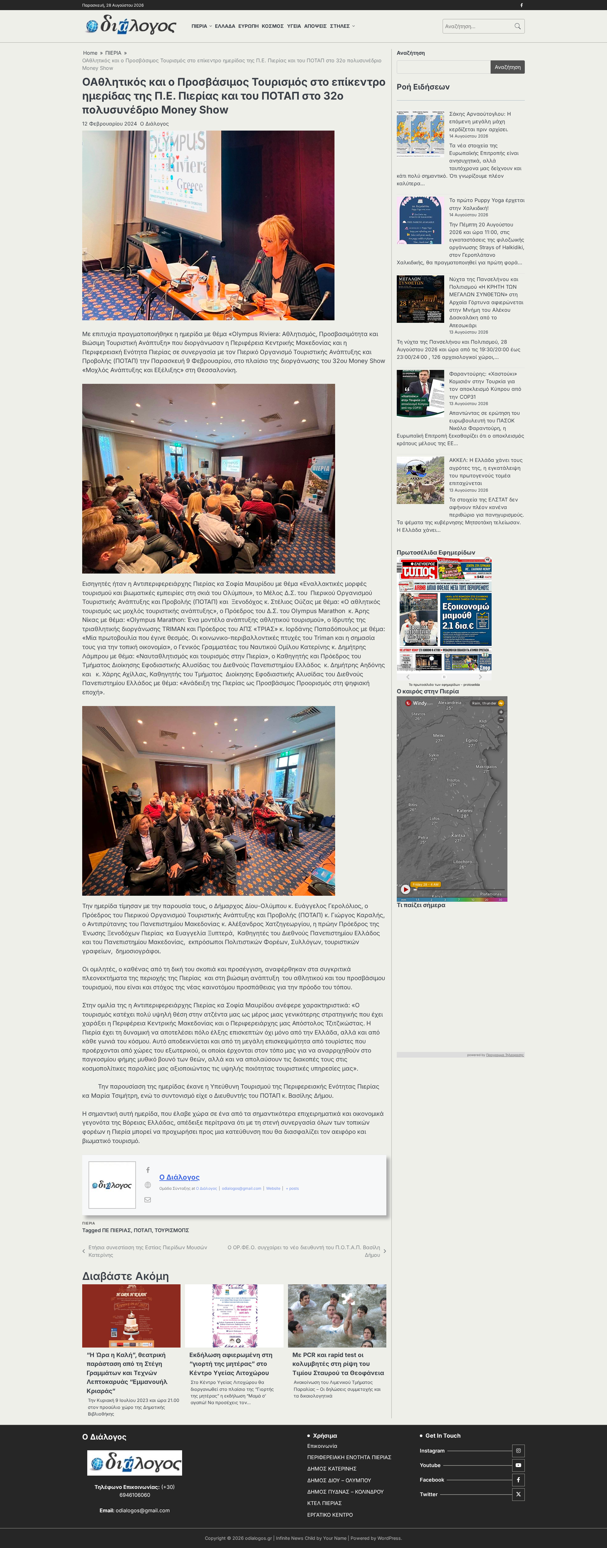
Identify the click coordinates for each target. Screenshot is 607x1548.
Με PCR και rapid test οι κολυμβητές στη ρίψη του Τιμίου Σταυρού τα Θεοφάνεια (338, 1364)
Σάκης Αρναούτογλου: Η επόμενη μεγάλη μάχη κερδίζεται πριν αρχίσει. (480, 121)
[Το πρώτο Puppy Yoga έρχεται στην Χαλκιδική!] (420, 221)
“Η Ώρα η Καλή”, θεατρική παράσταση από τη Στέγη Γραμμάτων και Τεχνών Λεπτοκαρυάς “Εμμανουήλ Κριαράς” (127, 1373)
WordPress (389, 1538)
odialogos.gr (258, 1538)
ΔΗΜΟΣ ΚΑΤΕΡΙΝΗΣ (332, 1468)
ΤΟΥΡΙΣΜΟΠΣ (172, 1230)
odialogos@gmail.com (241, 1188)
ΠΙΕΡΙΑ (199, 26)
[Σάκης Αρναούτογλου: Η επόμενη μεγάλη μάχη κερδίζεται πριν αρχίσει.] (420, 134)
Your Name (334, 1538)
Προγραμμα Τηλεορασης (505, 1055)
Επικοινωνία (322, 1446)
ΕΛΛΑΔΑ (225, 26)
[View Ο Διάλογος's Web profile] (147, 1185)
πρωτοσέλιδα (424, 684)
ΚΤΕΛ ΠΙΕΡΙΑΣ (324, 1503)
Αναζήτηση (411, 53)
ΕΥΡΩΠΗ (248, 26)
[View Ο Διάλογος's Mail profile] (147, 1199)
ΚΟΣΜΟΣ (273, 26)
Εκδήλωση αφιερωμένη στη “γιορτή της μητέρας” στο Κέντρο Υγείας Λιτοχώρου (231, 1364)
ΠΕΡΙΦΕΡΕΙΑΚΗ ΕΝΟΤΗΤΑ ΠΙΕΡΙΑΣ (349, 1457)
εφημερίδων (451, 684)
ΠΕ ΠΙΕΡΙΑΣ (116, 1230)
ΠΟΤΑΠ (143, 1230)
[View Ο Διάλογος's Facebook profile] (147, 1170)
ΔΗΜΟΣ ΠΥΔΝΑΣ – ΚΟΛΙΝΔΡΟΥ (345, 1492)
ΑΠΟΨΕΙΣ (315, 26)
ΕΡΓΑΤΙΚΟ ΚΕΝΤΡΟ (330, 1515)
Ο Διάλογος (154, 123)
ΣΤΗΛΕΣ (340, 26)
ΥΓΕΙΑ (294, 26)
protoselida (471, 684)
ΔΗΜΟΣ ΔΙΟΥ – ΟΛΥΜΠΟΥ (339, 1480)
